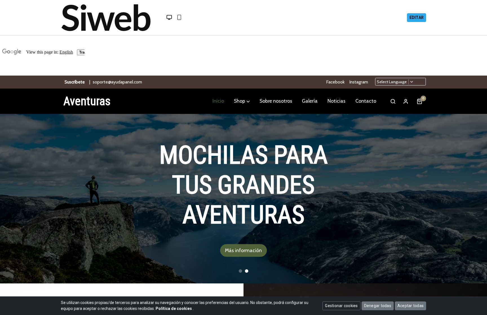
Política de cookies (174, 308)
